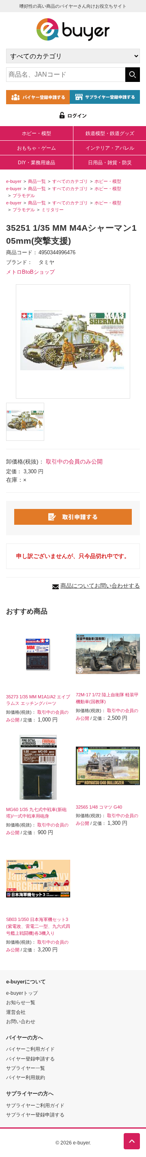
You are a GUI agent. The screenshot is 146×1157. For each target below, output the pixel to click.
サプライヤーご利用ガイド (35, 1105)
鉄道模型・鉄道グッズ (110, 133)
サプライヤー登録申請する (35, 1114)
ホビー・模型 (36, 133)
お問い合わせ (20, 1021)
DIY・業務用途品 (36, 162)
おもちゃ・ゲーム (36, 148)
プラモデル (24, 195)
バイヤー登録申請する (30, 1058)
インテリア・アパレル (110, 148)
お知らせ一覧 (20, 1002)
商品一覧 (37, 181)
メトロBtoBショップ (30, 272)
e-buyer (13, 181)
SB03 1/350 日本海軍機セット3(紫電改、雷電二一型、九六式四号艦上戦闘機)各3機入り (38, 926)
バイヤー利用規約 (25, 1077)
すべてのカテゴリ (70, 181)
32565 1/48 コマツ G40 (99, 807)
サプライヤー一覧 (25, 1068)
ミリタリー (52, 209)
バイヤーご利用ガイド (30, 1049)
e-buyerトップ (22, 993)
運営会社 (16, 1012)
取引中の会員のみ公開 (74, 461)
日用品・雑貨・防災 (110, 162)
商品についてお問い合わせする (100, 585)
